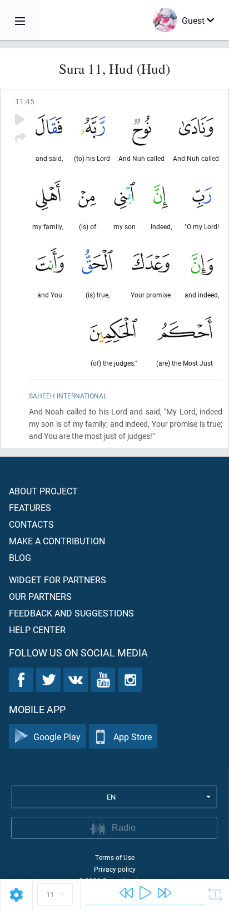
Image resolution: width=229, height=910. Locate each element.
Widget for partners (57, 579)
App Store (132, 736)
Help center (37, 629)
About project (43, 491)
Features (30, 507)
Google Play (57, 736)
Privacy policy (115, 869)
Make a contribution (57, 541)
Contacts (31, 524)
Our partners (40, 596)
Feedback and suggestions (71, 613)
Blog (20, 557)
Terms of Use (115, 857)
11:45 (24, 101)
